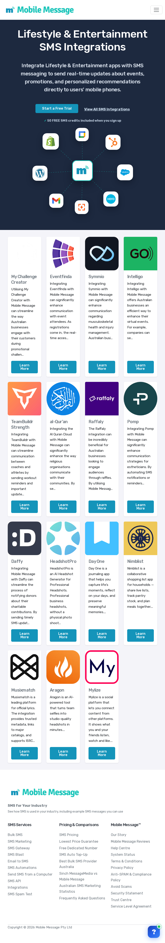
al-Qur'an (58, 421)
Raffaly (96, 421)
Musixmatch (23, 690)
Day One (96, 561)
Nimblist (135, 561)
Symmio (96, 276)
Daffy (17, 561)
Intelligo (135, 276)
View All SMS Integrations (107, 109)
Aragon (57, 690)
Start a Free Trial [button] (57, 108)
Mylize (95, 690)
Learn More (24, 367)
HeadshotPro (63, 561)
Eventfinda (61, 276)
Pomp (133, 421)
